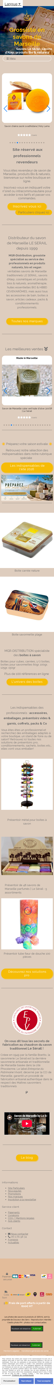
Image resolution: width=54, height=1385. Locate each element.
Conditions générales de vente (35, 1351)
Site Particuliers (16, 1188)
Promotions (14, 1193)
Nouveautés (14, 1191)
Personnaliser (9, 1381)
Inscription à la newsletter (22, 1199)
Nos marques (15, 1196)
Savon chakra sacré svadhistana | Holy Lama (27, 126)
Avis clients (14, 1221)
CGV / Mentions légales (21, 1218)
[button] (10, 142)
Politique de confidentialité (18, 1355)
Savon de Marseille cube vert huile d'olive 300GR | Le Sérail (27, 409)
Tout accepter (44, 1381)
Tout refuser (26, 1381)
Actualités (13, 1242)
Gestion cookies (39, 1355)
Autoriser (37, 1328)
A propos (13, 1239)
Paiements (14, 1212)
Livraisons (13, 1215)
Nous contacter (18, 1234)
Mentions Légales (11, 1351)
